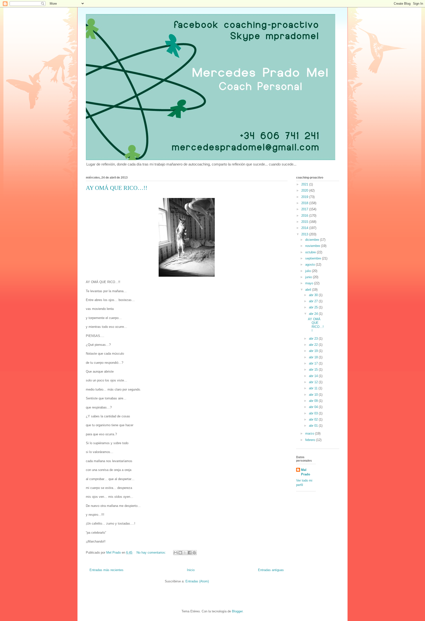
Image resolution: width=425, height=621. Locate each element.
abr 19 (314, 351)
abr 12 (314, 382)
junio (309, 277)
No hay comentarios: (152, 552)
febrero (310, 440)
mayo (309, 283)
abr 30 (314, 295)
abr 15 (314, 369)
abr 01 (314, 425)
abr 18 (314, 357)
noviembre (313, 246)
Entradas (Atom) (197, 581)
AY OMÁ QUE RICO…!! (116, 188)
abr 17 (314, 363)
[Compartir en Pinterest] (194, 552)
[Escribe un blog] (180, 552)
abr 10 (314, 394)
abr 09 (314, 401)
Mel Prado (305, 472)
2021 (305, 184)
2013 (305, 234)
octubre (311, 252)
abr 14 (314, 376)
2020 (305, 190)
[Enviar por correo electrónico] (175, 552)
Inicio (191, 570)
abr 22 (314, 345)
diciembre (312, 240)
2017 (305, 209)
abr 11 (314, 388)
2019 (305, 197)
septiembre (313, 258)
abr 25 (314, 307)
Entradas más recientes (106, 570)
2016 (305, 215)
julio (308, 271)
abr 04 (314, 407)
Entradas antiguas (271, 570)
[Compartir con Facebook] (189, 552)
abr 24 (314, 314)
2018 (305, 203)
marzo (310, 433)
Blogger (237, 611)
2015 (305, 222)
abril (308, 289)
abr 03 (314, 413)
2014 (305, 228)
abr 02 (314, 419)
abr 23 (314, 338)
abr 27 (314, 301)
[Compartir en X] (184, 552)
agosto (310, 264)
